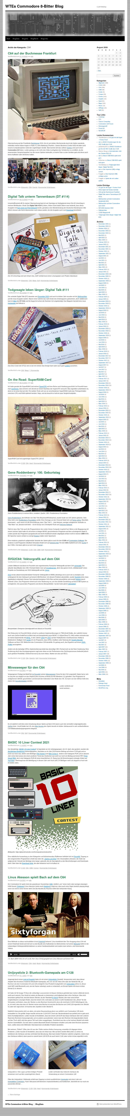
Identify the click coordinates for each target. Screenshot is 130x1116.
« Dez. (99, 70)
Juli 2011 (101, 531)
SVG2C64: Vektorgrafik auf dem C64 (34, 559)
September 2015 (104, 417)
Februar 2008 (103, 624)
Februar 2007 (103, 651)
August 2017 (102, 365)
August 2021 (102, 256)
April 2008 (102, 619)
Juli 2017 (101, 367)
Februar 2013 (103, 488)
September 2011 (104, 526)
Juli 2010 (101, 558)
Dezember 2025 (103, 224)
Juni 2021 (101, 260)
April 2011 (101, 538)
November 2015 (103, 412)
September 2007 (104, 635)
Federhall (41, 942)
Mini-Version (39, 726)
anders (67, 366)
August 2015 (102, 419)
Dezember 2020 (43, 296)
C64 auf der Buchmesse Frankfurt (32, 53)
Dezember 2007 (103, 629)
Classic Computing (104, 121)
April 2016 (102, 401)
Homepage (12, 303)
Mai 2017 (101, 372)
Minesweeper (50, 674)
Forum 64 (101, 128)
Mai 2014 (101, 453)
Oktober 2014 (103, 442)
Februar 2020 (103, 296)
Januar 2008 (102, 626)
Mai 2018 (101, 344)
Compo (36, 868)
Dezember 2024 (103, 226)
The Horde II (41, 754)
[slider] (84, 954)
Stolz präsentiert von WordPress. (110, 1104)
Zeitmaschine (103, 210)
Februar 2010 (103, 569)
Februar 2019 (103, 324)
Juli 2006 (101, 665)
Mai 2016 (101, 399)
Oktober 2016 (103, 387)
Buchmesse (35, 143)
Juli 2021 (101, 258)
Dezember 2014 (103, 437)
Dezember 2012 (103, 492)
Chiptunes (20, 886)
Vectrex (69, 148)
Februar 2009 (103, 597)
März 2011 (102, 540)
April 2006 (102, 672)
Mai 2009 (101, 590)
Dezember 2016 (103, 383)
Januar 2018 (102, 353)
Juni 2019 (101, 315)
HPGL (28, 638)
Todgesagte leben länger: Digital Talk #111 (38, 289)
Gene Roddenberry (14, 518)
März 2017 (102, 376)
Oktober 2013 (103, 469)
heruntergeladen (21, 681)
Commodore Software (76, 540)
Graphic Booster (77, 640)
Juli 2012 (101, 503)
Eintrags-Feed (103, 683)
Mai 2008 (101, 617)
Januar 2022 (102, 244)
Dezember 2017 (103, 356)
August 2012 (102, 501)
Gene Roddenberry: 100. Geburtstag (34, 472)
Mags (34, 280)
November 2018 (103, 331)
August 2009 (102, 583)
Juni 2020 (101, 287)
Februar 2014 (103, 460)
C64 (30, 187)
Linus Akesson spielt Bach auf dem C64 (37, 877)
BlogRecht (34, 38)
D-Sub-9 (55, 997)
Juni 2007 (101, 642)
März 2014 (102, 458)
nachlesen (15, 389)
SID (51, 884)
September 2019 (104, 308)
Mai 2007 (101, 644)
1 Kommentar (34, 370)
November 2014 (103, 440)
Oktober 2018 (103, 333)
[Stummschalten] (78, 954)
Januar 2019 (102, 326)
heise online (76, 520)
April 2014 (102, 456)
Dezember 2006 (103, 656)
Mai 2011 (101, 535)
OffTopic (101, 108)
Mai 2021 (101, 262)
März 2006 (102, 674)
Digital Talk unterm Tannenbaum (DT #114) (38, 196)
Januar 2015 (102, 435)
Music (39, 963)
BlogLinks (44, 38)
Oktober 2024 (103, 228)
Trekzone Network (65, 525)
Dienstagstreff (103, 126)
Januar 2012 (102, 517)
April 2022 (102, 237)
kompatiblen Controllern (16, 1082)
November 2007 (103, 631)
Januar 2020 (102, 299)
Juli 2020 (101, 285)
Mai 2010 (101, 563)
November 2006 (103, 658)
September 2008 (104, 608)
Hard (31, 463)
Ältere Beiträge (14, 1094)
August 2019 (102, 310)
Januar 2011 (102, 544)
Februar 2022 (103, 242)
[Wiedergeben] (11, 954)
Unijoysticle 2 (53, 979)
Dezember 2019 (103, 301)
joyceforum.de (51, 568)
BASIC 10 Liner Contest (27, 749)
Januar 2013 (102, 490)
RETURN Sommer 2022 (106, 208)
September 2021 (104, 253)
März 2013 (102, 485)
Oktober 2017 (103, 360)
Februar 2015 (103, 433)
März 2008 (102, 622)
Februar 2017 (103, 378)
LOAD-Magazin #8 (104, 212)
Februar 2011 (103, 542)
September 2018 (104, 335)
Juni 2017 (101, 369)
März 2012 (102, 513)
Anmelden (102, 681)
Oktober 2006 (103, 660)
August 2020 (102, 283)
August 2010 (102, 556)
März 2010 (102, 567)
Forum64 (77, 856)
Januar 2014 (102, 462)
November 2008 (103, 603)
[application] (48, 954)
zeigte (29, 640)
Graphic (32, 658)
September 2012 (104, 499)
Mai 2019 (101, 317)
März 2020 (102, 294)
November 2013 (103, 467)
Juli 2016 (101, 394)
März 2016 (102, 403)
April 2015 (102, 428)
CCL (100, 119)
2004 (43, 638)
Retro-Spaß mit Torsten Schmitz (108, 190)
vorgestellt (77, 566)
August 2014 (102, 447)
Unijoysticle (71, 984)
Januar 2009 (102, 599)
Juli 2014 (101, 449)
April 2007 (102, 647)
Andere (36, 536)
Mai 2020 (101, 290)
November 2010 (103, 549)
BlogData (16, 38)
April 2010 (102, 565)
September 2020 (104, 281)
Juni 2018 (101, 342)
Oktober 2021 (103, 251)
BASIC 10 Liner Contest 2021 (28, 742)
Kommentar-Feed (104, 685)
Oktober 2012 (103, 497)
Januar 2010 (102, 572)
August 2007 (102, 638)
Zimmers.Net (54, 543)
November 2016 (103, 385)
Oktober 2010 (103, 551)
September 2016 (104, 390)
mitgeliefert (72, 584)
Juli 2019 (101, 312)
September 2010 (104, 553)
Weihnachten (82, 296)
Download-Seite (27, 863)
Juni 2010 (101, 560)
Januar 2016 (102, 408)
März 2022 (102, 240)
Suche (84, 543)
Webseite (77, 944)
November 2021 (103, 249)
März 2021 (102, 267)
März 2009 (102, 594)
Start (8, 38)
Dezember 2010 (103, 547)
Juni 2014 (101, 451)
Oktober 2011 (103, 524)
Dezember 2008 (103, 601)
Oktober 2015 (103, 415)
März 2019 (102, 321)
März (15, 301)
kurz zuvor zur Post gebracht (27, 208)
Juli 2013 (101, 476)
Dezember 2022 (103, 233)
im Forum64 (36, 674)
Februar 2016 (103, 406)
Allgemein (24, 187)
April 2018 (102, 346)
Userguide (64, 1079)
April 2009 (102, 592)
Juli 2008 (101, 613)
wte (32, 56)
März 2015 (102, 431)
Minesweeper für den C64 (26, 667)
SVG (9, 575)
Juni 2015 (101, 424)
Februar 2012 (103, 515)
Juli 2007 (101, 640)
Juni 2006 (101, 667)
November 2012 (103, 494)
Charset (39, 545)
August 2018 (102, 337)
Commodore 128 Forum (106, 124)
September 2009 (104, 581)
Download (70, 210)
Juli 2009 (101, 585)
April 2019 (102, 319)
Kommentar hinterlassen (46, 187)
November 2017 (103, 358)
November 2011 (103, 522)
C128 (23, 463)
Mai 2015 (101, 426)
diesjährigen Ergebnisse (16, 751)
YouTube (11, 760)
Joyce (47, 570)
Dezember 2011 (103, 519)
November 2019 (103, 303)
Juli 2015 (101, 422)
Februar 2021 (103, 269)
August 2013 (102, 474)
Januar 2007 (102, 654)
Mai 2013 (101, 481)
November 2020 (103, 276)
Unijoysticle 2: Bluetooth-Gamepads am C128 (41, 972)
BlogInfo (25, 38)
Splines (78, 579)
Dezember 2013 (103, 465)
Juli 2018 (101, 340)
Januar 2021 (102, 271)
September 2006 (104, 663)
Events (34, 187)
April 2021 (102, 265)
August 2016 (102, 392)
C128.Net (101, 117)
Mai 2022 (101, 235)
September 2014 (104, 444)
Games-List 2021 (50, 859)
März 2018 (102, 349)
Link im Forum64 (29, 979)
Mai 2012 (101, 508)
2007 (49, 638)
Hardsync (47, 886)
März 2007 (102, 649)
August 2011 (102, 528)
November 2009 (103, 576)
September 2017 (104, 362)
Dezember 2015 (103, 410)
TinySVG (78, 577)
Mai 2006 (101, 669)
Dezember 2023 (103, 230)
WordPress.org (103, 688)
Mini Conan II (53, 754)
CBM (38, 550)
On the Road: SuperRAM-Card (29, 379)
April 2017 (102, 374)
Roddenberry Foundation (27, 520)
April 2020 (102, 292)
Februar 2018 (103, 351)
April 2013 (102, 483)
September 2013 (104, 472)
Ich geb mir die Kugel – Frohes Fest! (110, 187)
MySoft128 (102, 130)
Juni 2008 (101, 615)
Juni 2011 (101, 533)
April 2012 (102, 510)
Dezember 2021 (103, 246)
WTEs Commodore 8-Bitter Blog (34, 6)
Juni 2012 (101, 506)
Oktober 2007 (103, 633)
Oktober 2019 (103, 306)
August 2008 (102, 610)
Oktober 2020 (103, 278)
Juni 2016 (101, 397)
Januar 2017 (102, 381)
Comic (100, 92)
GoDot (10, 726)
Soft (38, 280)
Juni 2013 (101, 478)
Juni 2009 (101, 588)
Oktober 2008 (103, 606)
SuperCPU (43, 386)
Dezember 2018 (103, 328)
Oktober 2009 (103, 578)
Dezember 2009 (103, 574)
